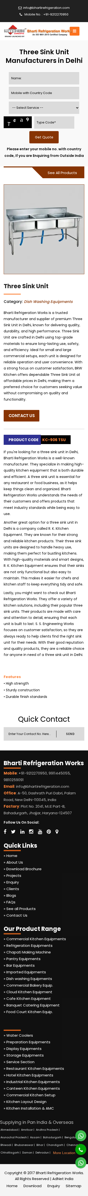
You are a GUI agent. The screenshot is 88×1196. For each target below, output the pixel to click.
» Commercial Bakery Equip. (28, 985)
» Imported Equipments (25, 972)
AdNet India (62, 1178)
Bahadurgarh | (53, 1137)
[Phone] (77, 1147)
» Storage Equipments (24, 1055)
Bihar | (40, 1145)
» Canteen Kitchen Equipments (32, 1088)
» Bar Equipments (19, 965)
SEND (70, 734)
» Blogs (10, 895)
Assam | (36, 1137)
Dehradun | (43, 1153)
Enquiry (53, 1185)
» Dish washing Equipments (28, 978)
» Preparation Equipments (27, 1042)
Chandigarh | (56, 1145)
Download (32, 1185)
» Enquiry (11, 882)
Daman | (28, 1153)
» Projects (12, 875)
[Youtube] (40, 831)
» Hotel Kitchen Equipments (28, 1075)
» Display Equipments (23, 1048)
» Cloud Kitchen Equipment (28, 991)
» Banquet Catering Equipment (32, 1005)
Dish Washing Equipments (48, 301)
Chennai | (73, 1145)
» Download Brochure (23, 868)
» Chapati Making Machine (27, 952)
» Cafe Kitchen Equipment (27, 998)
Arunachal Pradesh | (14, 1137)
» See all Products (20, 908)
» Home (10, 855)
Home (12, 1185)
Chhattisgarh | (10, 1153)
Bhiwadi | (6, 1145)
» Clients (11, 888)
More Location (64, 1153)
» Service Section (19, 1061)
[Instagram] (31, 831)
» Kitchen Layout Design (25, 1101)
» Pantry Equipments (22, 958)
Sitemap (73, 1185)
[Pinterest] (49, 831)
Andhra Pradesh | (48, 1130)
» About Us (13, 862)
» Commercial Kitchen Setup (29, 1095)
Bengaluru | (73, 1137)
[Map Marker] (56, 831)
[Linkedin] (22, 831)
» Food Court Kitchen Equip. (28, 1011)
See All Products (62, 172)
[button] (74, 31)
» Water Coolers (18, 1035)
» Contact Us (15, 915)
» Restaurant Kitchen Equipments (34, 1068)
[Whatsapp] (78, 1133)
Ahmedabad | (10, 1130)
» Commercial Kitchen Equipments (35, 938)
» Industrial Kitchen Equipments (32, 1081)
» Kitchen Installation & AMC (29, 1108)
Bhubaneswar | (24, 1145)
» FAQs (9, 902)
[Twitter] (13, 831)
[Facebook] (5, 831)
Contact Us (21, 416)
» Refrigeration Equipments (28, 945)
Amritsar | (28, 1130)
